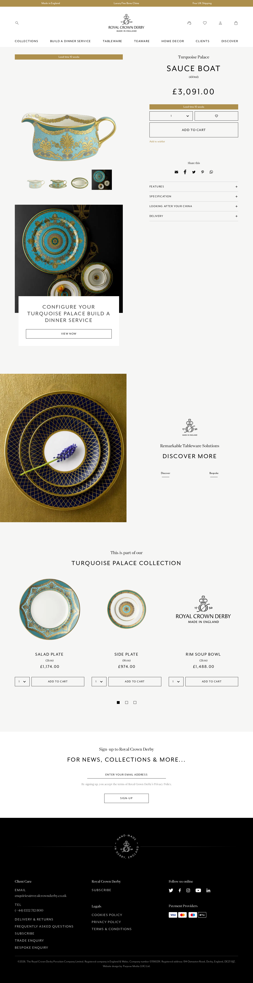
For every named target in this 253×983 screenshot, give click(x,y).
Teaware (142, 41)
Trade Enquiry (29, 940)
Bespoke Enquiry (31, 948)
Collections (26, 41)
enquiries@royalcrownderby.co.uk (40, 895)
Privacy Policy (106, 922)
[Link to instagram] (188, 890)
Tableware (112, 41)
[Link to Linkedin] (208, 890)
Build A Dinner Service (70, 41)
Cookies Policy (107, 915)
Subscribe (25, 933)
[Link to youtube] (198, 890)
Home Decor (173, 41)
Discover (230, 41)
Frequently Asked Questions (44, 926)
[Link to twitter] (171, 890)
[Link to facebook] (180, 890)
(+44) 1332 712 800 (29, 910)
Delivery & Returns (34, 919)
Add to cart (194, 130)
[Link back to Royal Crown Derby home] (126, 23)
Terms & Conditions (112, 929)
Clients (203, 41)
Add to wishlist (157, 141)
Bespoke (214, 473)
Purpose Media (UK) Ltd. (136, 966)
